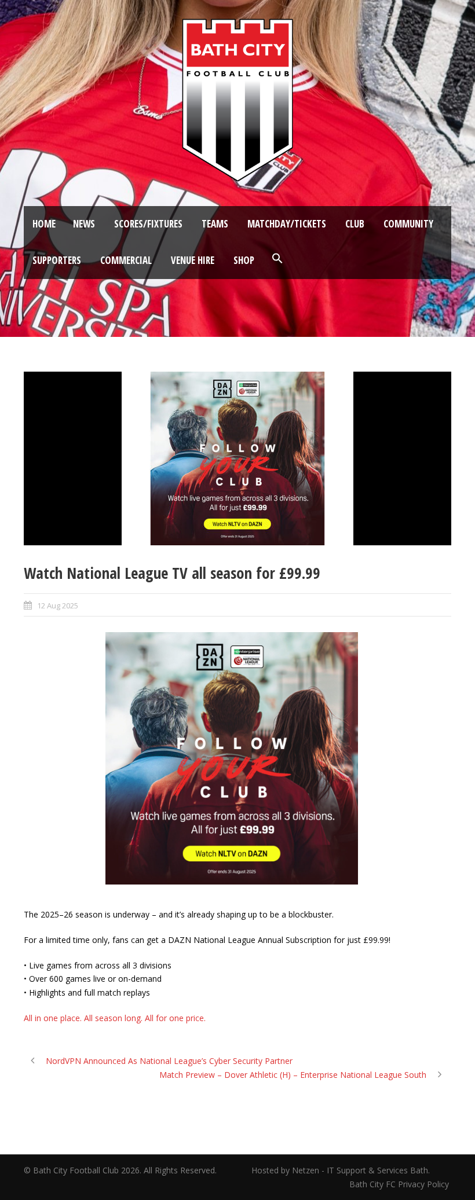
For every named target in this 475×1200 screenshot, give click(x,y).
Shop (243, 260)
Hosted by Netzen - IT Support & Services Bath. (340, 1170)
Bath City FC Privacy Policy (400, 1184)
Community (408, 223)
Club (354, 223)
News (84, 223)
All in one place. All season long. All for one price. (115, 1017)
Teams (215, 223)
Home (44, 223)
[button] (277, 259)
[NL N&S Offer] (237, 458)
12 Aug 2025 (57, 605)
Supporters (56, 260)
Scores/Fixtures (148, 223)
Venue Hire (192, 260)
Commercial (126, 260)
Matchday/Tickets (286, 223)
